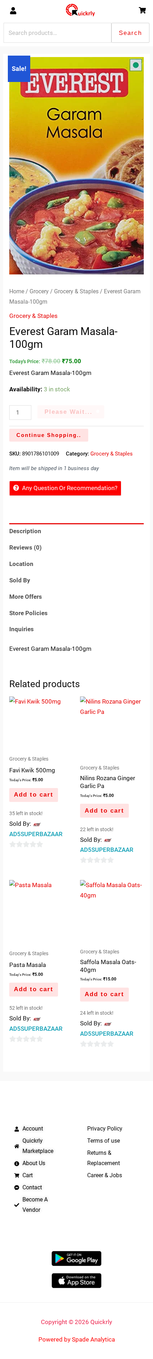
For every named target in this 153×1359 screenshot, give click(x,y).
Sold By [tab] (19, 580)
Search (130, 33)
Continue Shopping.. (48, 435)
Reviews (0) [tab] (25, 547)
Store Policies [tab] (28, 613)
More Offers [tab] (25, 596)
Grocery (39, 291)
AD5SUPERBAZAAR (36, 834)
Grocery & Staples (76, 291)
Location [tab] (21, 563)
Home (16, 291)
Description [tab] (25, 531)
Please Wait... (68, 411)
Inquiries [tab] (21, 629)
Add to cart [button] (33, 794)
